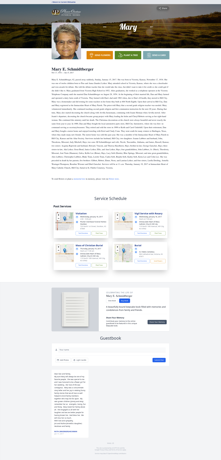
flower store (114, 178)
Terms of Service (116, 450)
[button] (64, 218)
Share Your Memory (157, 322)
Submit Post (159, 360)
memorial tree (79, 178)
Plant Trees (99, 233)
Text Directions (83, 233)
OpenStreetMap (113, 453)
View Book (112, 301)
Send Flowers (158, 261)
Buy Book (124, 301)
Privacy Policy (104, 450)
